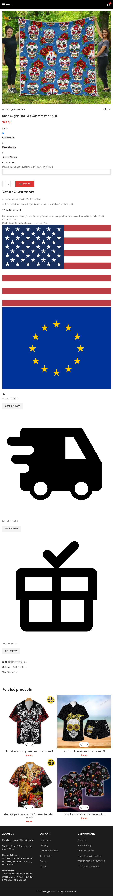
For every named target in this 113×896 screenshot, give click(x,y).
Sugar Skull (12, 672)
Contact (43, 861)
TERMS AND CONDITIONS (91, 861)
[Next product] (109, 109)
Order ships (11, 529)
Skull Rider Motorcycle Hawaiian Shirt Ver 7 (29, 751)
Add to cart (24, 184)
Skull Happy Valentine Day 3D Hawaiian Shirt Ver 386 (29, 816)
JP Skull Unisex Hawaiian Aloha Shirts (84, 814)
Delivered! (11, 651)
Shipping (44, 845)
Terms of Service (86, 850)
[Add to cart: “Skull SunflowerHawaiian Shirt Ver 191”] (81, 744)
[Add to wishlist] (31, 744)
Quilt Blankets (18, 109)
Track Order (45, 856)
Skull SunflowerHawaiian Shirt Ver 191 (84, 751)
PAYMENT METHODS (89, 866)
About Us (82, 840)
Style (5, 128)
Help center (45, 840)
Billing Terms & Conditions (90, 856)
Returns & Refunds (49, 850)
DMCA (43, 866)
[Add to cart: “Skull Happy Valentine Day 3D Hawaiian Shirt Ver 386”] (26, 807)
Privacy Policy (84, 845)
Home (5, 109)
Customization (9, 162)
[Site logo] (56, 4)
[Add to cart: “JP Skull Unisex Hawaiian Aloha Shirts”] (81, 807)
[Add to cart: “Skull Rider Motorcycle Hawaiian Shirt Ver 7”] (26, 744)
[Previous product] (103, 109)
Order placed (12, 406)
